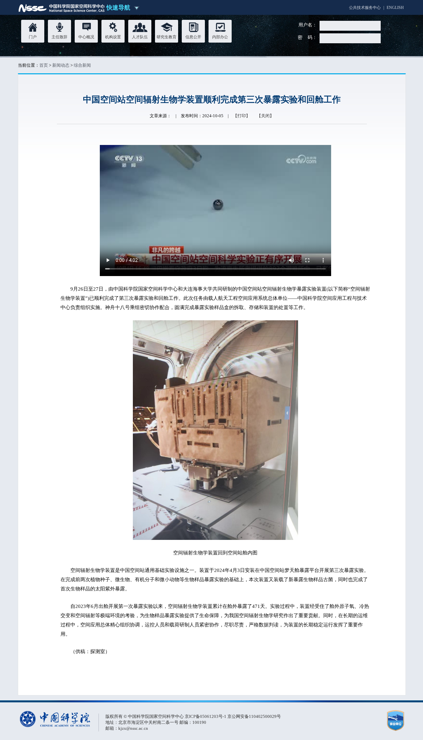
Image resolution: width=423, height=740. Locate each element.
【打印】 (241, 115)
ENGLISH (395, 7)
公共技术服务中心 (365, 7)
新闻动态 (60, 65)
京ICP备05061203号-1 (206, 716)
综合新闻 (82, 65)
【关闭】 (265, 115)
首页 (43, 65)
